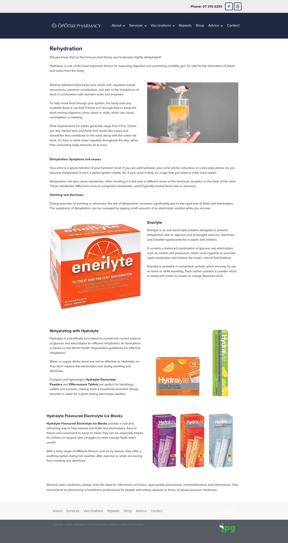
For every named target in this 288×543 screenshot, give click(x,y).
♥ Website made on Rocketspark (126, 524)
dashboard (79, 524)
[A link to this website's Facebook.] (229, 6)
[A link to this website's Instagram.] (238, 6)
